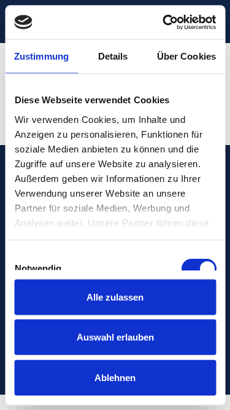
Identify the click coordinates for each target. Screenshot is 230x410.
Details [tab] (113, 56)
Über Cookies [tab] (186, 56)
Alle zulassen (115, 296)
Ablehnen (115, 377)
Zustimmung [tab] (41, 56)
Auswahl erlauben (115, 337)
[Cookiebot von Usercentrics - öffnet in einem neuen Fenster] (164, 22)
